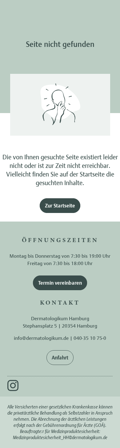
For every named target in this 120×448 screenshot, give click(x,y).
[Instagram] (12, 385)
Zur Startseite (60, 206)
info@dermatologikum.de (41, 338)
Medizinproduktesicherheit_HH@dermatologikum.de (60, 437)
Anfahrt (60, 358)
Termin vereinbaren (60, 283)
